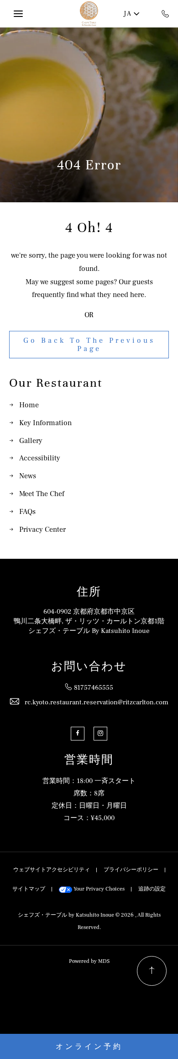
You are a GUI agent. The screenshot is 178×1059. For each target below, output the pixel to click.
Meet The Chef (41, 493)
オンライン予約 (89, 1046)
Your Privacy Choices (98, 889)
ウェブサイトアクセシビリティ (51, 869)
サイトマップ (28, 889)
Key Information (45, 422)
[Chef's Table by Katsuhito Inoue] (89, 13)
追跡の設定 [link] (152, 889)
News (27, 476)
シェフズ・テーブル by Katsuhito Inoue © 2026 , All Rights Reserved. (89, 921)
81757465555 (93, 687)
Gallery (30, 440)
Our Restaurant (56, 383)
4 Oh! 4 (89, 228)
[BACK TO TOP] (152, 971)
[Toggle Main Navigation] (18, 14)
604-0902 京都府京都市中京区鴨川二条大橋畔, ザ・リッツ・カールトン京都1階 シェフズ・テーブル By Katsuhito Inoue (89, 621)
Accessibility (39, 458)
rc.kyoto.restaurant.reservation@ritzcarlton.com (96, 702)
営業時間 (89, 760)
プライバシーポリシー (131, 869)
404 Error (89, 165)
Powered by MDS (89, 961)
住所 (89, 592)
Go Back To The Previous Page (89, 344)
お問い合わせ (89, 666)
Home (29, 405)
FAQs (27, 511)
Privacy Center (42, 529)
